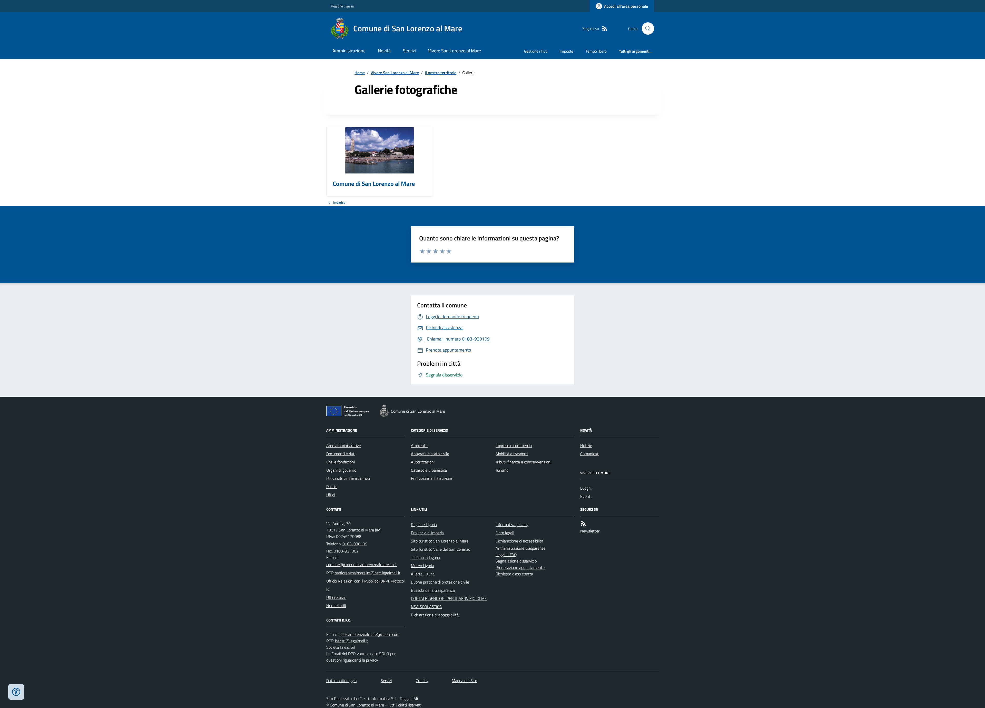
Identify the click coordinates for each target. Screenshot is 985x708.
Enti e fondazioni (340, 462)
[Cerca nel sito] (646, 28)
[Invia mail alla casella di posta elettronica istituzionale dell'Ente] (361, 564)
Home (359, 73)
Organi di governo (341, 470)
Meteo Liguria (422, 565)
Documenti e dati (340, 454)
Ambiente (419, 445)
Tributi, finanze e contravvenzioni (523, 462)
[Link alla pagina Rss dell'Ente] (583, 523)
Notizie (586, 445)
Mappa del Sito (464, 680)
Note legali (505, 533)
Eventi (585, 496)
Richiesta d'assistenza (514, 574)
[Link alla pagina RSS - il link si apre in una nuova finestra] (605, 28)
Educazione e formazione (432, 478)
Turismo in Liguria (425, 557)
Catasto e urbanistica (429, 470)
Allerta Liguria (423, 574)
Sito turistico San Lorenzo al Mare (439, 541)
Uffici (330, 495)
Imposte (566, 51)
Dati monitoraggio (341, 680)
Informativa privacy (512, 524)
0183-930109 (354, 544)
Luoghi (586, 488)
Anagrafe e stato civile (430, 454)
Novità (384, 50)
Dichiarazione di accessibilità (435, 615)
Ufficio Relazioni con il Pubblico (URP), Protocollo (365, 585)
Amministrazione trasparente (520, 548)
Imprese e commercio (514, 445)
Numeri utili (336, 606)
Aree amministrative (343, 445)
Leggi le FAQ (506, 554)
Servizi (409, 50)
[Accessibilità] (16, 692)
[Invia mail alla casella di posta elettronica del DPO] (369, 634)
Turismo (502, 470)
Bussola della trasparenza (433, 590)
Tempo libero (596, 51)
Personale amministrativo (348, 478)
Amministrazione (349, 50)
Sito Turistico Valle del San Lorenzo (440, 549)
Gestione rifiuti (535, 51)
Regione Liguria (342, 6)
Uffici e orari (336, 597)
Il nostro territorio (440, 73)
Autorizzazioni (423, 462)
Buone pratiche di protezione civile (440, 582)
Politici (331, 486)
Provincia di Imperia (427, 533)
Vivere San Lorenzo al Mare (454, 50)
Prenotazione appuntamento (520, 567)
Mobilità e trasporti (512, 454)
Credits (422, 680)
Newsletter (589, 531)
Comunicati (589, 454)
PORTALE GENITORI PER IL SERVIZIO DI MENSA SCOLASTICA (449, 602)
